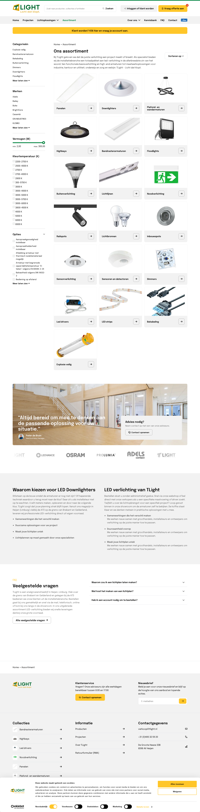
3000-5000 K (21, 194)
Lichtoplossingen (46, 20)
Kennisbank (150, 20)
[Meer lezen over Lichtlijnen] (136, 194)
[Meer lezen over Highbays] (91, 151)
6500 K (18, 224)
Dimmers (17, 67)
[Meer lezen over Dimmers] (181, 279)
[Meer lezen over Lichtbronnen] (136, 236)
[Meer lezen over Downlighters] (136, 108)
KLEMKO (16, 123)
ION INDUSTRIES (19, 118)
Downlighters (19, 71)
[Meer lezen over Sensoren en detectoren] (136, 279)
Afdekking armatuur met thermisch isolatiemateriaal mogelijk (29, 256)
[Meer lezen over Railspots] (91, 236)
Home (16, 20)
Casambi (17, 114)
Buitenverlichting (21, 63)
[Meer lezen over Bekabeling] (181, 322)
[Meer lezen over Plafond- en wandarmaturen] (181, 108)
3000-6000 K (21, 203)
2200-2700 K (21, 161)
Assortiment (69, 20)
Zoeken (109, 8)
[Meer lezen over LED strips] (136, 322)
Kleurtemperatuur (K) (26, 156)
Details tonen (143, 807)
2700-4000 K (21, 174)
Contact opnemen (140, 432)
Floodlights (18, 76)
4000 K (18, 211)
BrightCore (18, 110)
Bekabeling (18, 58)
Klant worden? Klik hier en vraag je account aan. (100, 30)
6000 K (18, 220)
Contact (172, 20)
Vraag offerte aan (174, 8)
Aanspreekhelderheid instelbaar (26, 247)
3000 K (18, 186)
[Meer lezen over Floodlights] (181, 151)
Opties (17, 234)
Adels (15, 96)
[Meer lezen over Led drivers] (91, 322)
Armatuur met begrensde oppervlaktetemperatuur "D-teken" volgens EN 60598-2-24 (30, 265)
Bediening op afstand (26, 279)
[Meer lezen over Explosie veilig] (91, 364)
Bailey (15, 101)
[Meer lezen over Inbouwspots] (181, 236)
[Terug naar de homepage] (26, 8)
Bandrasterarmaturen (23, 54)
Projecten (28, 20)
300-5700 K (21, 182)
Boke (15, 105)
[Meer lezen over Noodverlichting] (181, 194)
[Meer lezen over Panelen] (91, 108)
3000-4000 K (21, 190)
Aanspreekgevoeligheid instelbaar (27, 241)
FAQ (162, 20)
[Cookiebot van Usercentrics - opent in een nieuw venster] (18, 807)
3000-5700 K (21, 199)
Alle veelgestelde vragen (30, 620)
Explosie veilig (19, 49)
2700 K (18, 169)
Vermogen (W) (21, 138)
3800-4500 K (21, 207)
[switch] (78, 806)
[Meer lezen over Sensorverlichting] (91, 279)
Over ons (132, 20)
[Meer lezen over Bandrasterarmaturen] (136, 151)
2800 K (18, 178)
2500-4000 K (21, 165)
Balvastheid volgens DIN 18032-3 (30, 274)
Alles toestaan (177, 784)
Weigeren (177, 791)
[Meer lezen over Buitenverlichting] (91, 194)
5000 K (18, 215)
